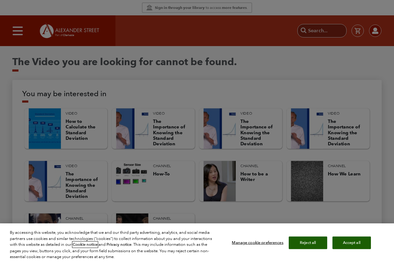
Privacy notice (119, 244)
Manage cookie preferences (257, 242)
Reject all (308, 242)
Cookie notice (85, 244)
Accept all (351, 242)
